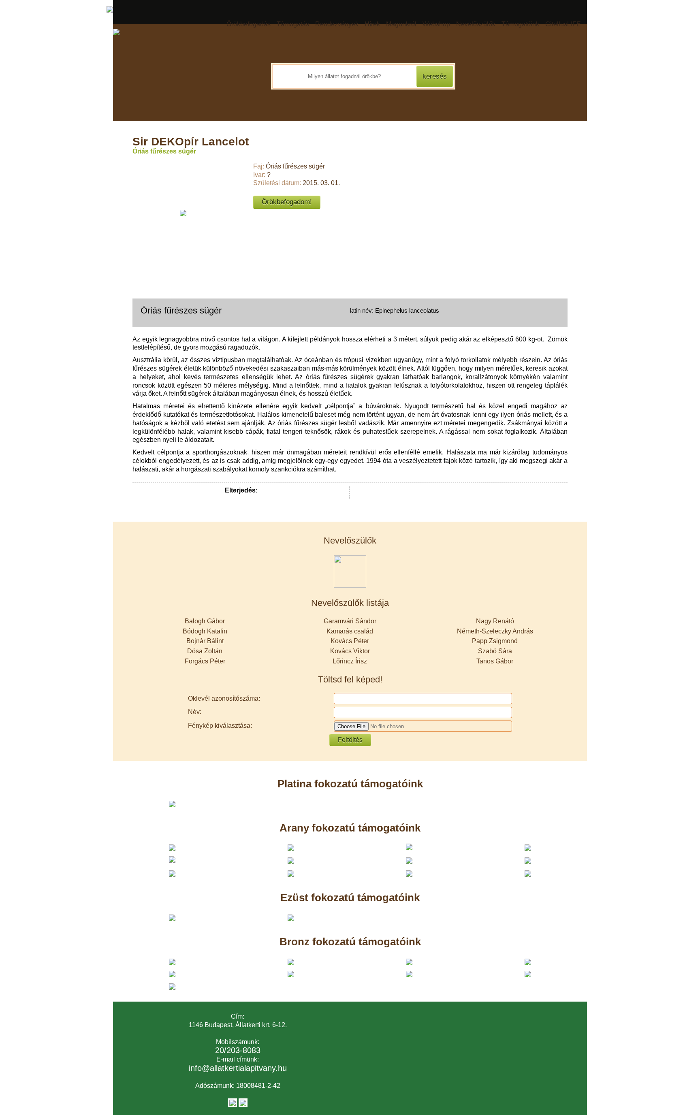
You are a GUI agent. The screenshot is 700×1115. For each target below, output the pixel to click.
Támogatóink (520, 24)
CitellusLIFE (563, 24)
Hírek (372, 24)
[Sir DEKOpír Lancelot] (183, 213)
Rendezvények (337, 24)
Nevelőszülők (475, 24)
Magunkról (401, 24)
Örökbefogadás (248, 24)
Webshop (436, 24)
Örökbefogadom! (287, 202)
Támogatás (293, 24)
